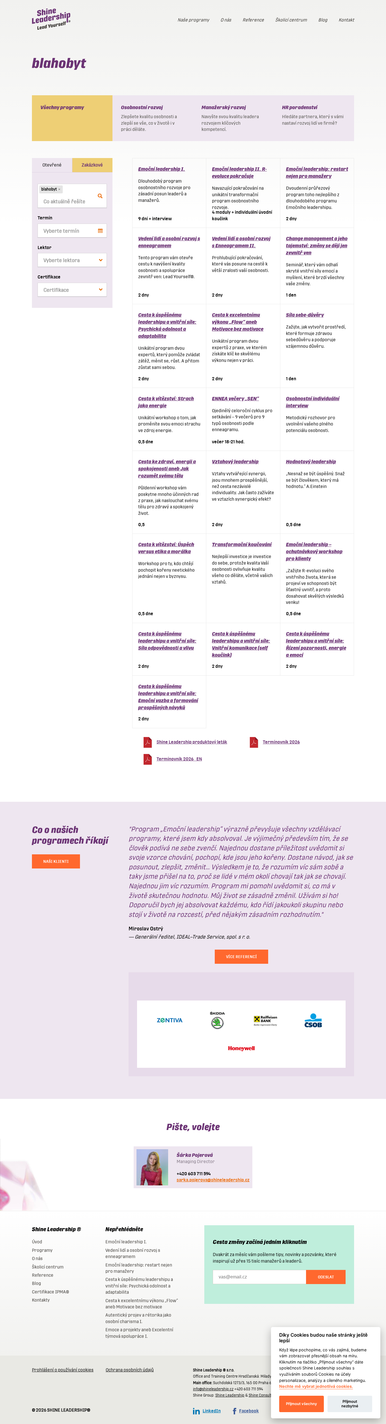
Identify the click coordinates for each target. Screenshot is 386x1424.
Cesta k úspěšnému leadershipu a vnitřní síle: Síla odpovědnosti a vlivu (167, 641)
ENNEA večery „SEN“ (235, 398)
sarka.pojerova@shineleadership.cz (213, 1180)
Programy (42, 1250)
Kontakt (346, 20)
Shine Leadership (229, 1395)
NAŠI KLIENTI (56, 861)
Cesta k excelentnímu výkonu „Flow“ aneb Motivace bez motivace (237, 322)
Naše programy (193, 20)
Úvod (37, 1241)
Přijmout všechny (301, 1403)
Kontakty (41, 1300)
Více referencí (241, 956)
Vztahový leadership (235, 461)
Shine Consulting (263, 1395)
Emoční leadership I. (161, 169)
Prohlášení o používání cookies (63, 1370)
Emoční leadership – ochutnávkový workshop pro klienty (314, 551)
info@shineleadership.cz (213, 1389)
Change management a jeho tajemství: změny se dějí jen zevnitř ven (317, 245)
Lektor (44, 247)
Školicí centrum (291, 20)
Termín (45, 218)
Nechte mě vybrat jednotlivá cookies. (316, 1386)
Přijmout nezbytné (349, 1403)
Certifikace (49, 277)
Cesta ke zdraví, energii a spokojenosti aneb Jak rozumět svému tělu (167, 469)
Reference (253, 20)
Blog (322, 20)
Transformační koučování (242, 544)
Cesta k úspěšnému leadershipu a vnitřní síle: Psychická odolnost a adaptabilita (139, 1286)
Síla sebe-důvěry (305, 315)
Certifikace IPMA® (50, 1292)
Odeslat (326, 1277)
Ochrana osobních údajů (130, 1370)
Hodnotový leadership (311, 461)
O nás (225, 20)
